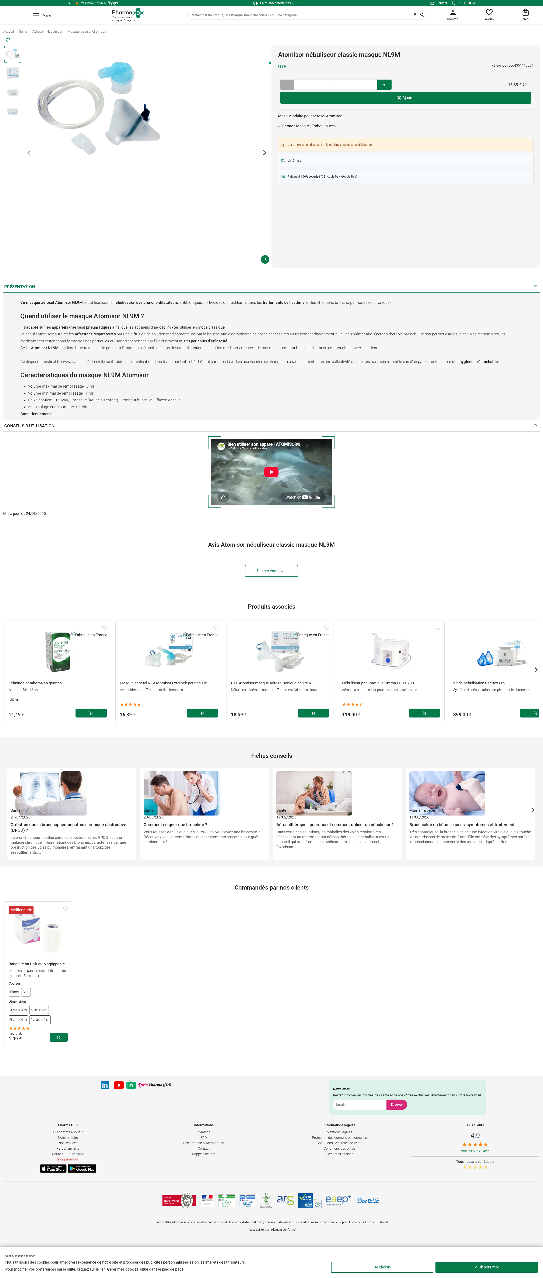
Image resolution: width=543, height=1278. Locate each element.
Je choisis (382, 1267)
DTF (282, 66)
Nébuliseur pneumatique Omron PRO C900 (378, 683)
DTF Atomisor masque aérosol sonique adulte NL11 (274, 683)
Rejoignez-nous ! (68, 1159)
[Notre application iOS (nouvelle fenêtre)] (53, 1168)
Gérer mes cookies (339, 1154)
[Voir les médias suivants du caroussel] (265, 153)
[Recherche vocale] (415, 16)
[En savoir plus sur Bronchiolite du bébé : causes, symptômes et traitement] (470, 789)
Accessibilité (256, 1229)
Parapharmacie (67, 1148)
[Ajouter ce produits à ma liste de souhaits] (7, 39)
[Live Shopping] (131, 1085)
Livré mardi (295, 160)
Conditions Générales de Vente (339, 1143)
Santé (16, 810)
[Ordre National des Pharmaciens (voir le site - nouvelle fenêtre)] (266, 1200)
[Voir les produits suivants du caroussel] (536, 670)
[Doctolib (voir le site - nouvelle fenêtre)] (368, 1200)
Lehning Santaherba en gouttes (35, 683)
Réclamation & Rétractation (203, 1143)
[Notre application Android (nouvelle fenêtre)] (82, 1168)
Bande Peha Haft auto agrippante (37, 964)
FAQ (204, 1138)
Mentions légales (339, 1132)
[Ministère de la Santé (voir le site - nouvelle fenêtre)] (207, 1201)
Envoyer (397, 1105)
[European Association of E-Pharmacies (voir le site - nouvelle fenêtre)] (338, 1200)
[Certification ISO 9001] (179, 1200)
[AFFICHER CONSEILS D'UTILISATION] (535, 425)
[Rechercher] (422, 15)
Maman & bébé (422, 810)
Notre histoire (68, 1138)
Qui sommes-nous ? (68, 1132)
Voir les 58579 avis (93, 3)
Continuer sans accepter (20, 1255)
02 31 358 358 (467, 3)
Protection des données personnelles (339, 1138)
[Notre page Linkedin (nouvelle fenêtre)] (105, 1085)
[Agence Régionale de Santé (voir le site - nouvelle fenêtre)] (285, 1200)
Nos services (68, 1143)
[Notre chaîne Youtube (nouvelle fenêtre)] (119, 1085)
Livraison (203, 1132)
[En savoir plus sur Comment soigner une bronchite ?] (205, 789)
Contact (442, 3)
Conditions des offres (339, 1148)
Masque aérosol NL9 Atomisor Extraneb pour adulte (163, 683)
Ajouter (408, 97)
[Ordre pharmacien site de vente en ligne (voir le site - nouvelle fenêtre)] (226, 1200)
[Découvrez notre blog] (154, 1085)
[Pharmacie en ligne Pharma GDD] (126, 15)
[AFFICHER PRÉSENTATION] (535, 286)
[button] (36, 15)
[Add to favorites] (105, 628)
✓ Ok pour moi (486, 1267)
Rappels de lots (203, 1154)
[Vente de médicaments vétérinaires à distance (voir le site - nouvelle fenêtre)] (247, 1201)
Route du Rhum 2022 (68, 1154)
